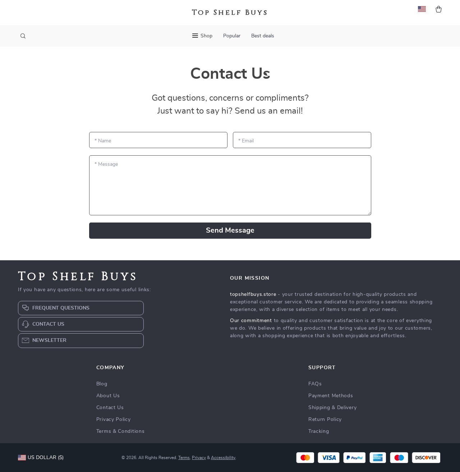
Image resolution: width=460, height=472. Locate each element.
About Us (108, 395)
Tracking (318, 431)
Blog (101, 383)
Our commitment (251, 320)
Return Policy (325, 419)
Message (106, 164)
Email (246, 140)
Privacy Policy (113, 419)
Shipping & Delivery (332, 407)
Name (103, 140)
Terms (184, 457)
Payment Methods (330, 395)
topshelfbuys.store (253, 294)
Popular (231, 35)
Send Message (230, 230)
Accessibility (223, 457)
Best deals (262, 35)
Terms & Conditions (120, 431)
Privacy (199, 457)
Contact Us (110, 407)
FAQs (315, 383)
